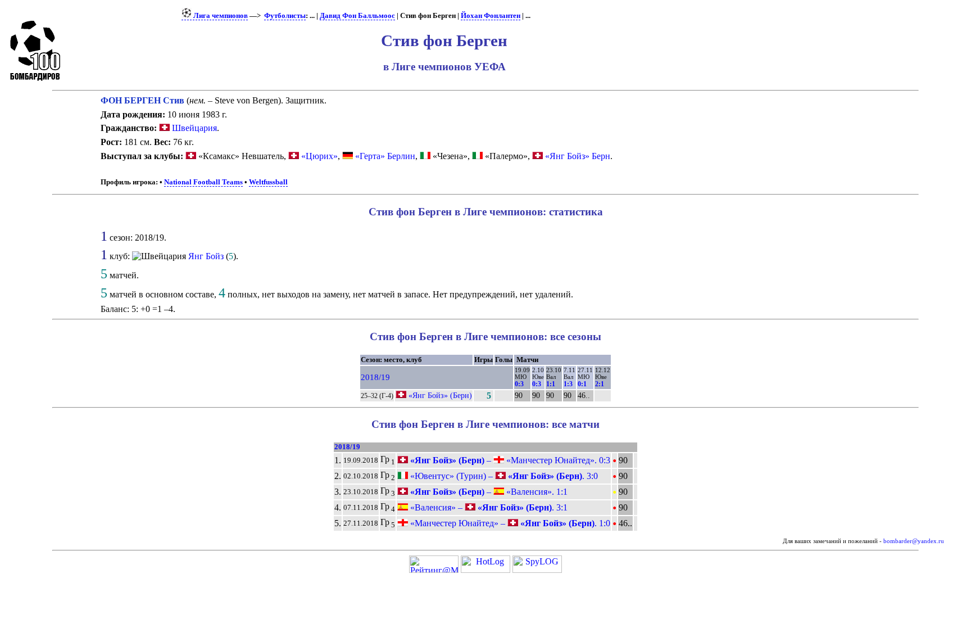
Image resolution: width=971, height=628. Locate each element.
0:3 (519, 384)
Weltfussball (268, 182)
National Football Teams (203, 182)
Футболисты (285, 16)
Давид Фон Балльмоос (357, 16)
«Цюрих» (319, 156)
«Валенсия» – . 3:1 (488, 507)
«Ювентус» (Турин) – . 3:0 (503, 476)
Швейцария (193, 128)
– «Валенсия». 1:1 (488, 491)
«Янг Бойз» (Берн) (440, 395)
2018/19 (375, 377)
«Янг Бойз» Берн (577, 156)
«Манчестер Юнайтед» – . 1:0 (509, 523)
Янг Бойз (206, 256)
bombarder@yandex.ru (913, 541)
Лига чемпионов (220, 16)
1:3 (568, 384)
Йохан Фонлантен (490, 16)
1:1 (550, 384)
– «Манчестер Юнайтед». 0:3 (509, 460)
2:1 (599, 384)
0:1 (582, 384)
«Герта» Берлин (385, 156)
